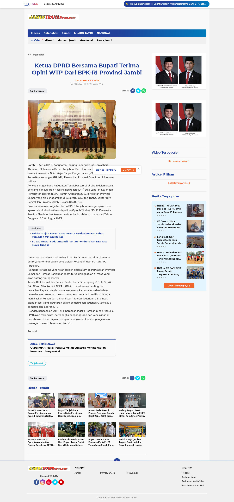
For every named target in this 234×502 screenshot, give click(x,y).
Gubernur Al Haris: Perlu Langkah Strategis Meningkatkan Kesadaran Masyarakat (68, 349)
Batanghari (51, 33)
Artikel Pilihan (163, 174)
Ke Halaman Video (178, 161)
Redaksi (186, 473)
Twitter (56, 486)
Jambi (66, 33)
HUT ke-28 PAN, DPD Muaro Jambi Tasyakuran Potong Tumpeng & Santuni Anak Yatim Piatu (169, 271)
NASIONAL (103, 33)
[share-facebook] (132, 90)
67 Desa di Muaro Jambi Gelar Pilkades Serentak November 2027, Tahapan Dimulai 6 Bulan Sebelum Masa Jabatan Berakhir (170, 224)
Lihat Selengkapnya (178, 285)
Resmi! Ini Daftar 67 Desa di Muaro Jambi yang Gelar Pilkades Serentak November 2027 (169, 209)
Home (34, 3)
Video (37, 40)
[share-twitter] (138, 90)
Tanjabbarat (36, 363)
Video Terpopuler (165, 152)
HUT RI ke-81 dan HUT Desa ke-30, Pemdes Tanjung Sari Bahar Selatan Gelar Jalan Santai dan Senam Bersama (169, 255)
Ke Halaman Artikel (178, 183)
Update (129, 169)
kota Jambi (105, 40)
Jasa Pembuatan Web (193, 485)
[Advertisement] (179, 316)
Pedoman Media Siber (193, 481)
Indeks (35, 33)
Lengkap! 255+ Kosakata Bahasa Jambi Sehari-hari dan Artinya (170, 240)
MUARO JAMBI (83, 33)
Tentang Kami (189, 477)
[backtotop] (117, 461)
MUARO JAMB (107, 473)
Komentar (39, 91)
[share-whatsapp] (143, 90)
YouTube (63, 486)
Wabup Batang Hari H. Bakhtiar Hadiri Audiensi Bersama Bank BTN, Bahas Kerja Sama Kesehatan (168, 4)
